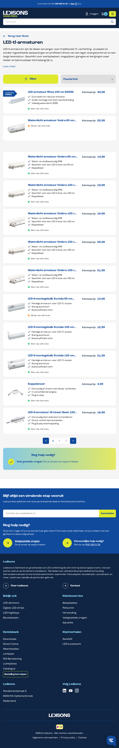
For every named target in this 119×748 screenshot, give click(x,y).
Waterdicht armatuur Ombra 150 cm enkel (52, 242)
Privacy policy (68, 738)
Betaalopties (70, 603)
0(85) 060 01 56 (92, 545)
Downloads (9, 639)
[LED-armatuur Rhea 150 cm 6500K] (15, 100)
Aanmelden (107, 513)
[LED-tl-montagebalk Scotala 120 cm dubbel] (15, 364)
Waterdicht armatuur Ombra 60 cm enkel (51, 156)
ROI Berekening (12, 659)
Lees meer (9, 66)
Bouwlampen (11, 618)
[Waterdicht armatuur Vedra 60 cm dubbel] (15, 128)
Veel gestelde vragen (29, 462)
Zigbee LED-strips (13, 608)
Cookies (82, 738)
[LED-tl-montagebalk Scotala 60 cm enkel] (15, 307)
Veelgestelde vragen (27, 541)
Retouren (68, 608)
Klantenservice (73, 596)
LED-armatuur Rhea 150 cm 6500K (51, 92)
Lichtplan (8, 654)
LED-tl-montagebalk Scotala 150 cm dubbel (51, 327)
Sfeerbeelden (11, 649)
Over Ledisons (19, 586)
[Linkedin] (64, 692)
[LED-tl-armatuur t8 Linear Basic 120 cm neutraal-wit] (15, 421)
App (72, 4)
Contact (75, 586)
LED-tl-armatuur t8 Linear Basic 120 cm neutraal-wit (51, 412)
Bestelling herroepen (15, 674)
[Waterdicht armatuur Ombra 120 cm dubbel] (15, 222)
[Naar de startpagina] (15, 14)
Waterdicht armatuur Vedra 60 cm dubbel (51, 120)
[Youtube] (71, 692)
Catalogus (9, 669)
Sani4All (67, 639)
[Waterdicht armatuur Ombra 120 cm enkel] (15, 193)
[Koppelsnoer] (15, 392)
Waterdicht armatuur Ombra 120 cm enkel (52, 185)
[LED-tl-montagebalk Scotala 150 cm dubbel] (15, 335)
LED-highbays (11, 613)
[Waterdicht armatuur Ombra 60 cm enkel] (15, 165)
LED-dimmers (11, 603)
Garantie (68, 623)
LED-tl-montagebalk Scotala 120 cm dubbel (51, 355)
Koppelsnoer (36, 384)
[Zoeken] (112, 22)
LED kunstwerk (72, 644)
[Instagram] (77, 692)
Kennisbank (11, 632)
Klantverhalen (72, 632)
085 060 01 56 (61, 4)
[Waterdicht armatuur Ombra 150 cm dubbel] (15, 279)
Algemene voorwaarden (45, 738)
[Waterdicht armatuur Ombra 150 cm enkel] (15, 250)
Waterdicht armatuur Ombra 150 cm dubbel (52, 270)
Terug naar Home (18, 36)
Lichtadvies (10, 664)
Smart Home (10, 644)
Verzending (69, 613)
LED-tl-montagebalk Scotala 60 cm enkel (50, 299)
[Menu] (112, 14)
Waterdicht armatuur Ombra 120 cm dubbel (52, 213)
